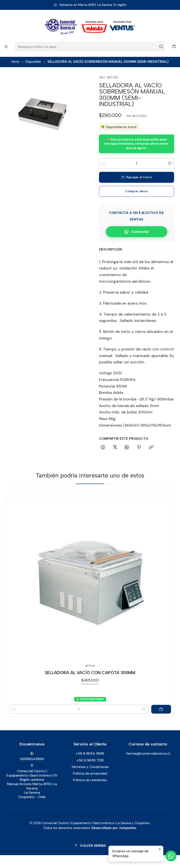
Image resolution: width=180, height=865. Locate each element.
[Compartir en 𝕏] (115, 447)
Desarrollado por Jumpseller (113, 828)
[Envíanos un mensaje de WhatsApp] (171, 856)
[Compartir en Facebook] (103, 447)
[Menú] (6, 46)
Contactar (140, 232)
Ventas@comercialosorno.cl (148, 753)
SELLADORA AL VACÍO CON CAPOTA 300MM (90, 672)
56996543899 (32, 759)
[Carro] (174, 46)
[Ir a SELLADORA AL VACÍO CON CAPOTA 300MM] (90, 580)
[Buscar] (161, 46)
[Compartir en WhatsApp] (127, 447)
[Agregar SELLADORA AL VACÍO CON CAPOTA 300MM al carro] (161, 709)
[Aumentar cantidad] (170, 163)
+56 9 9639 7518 (90, 760)
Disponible (33, 61)
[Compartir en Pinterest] (139, 447)
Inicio (15, 61)
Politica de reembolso (90, 780)
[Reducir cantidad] (103, 163)
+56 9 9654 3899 (90, 753)
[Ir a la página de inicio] (89, 27)
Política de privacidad (90, 773)
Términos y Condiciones (90, 767)
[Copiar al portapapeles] (151, 447)
